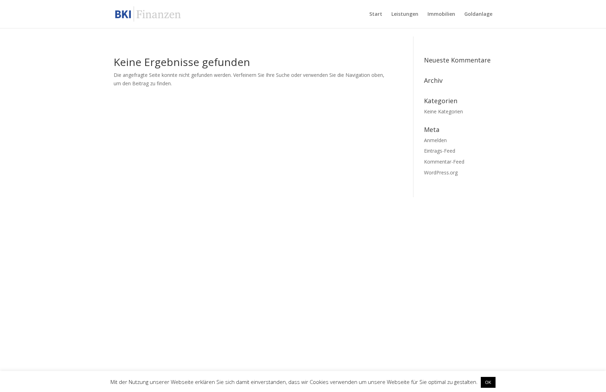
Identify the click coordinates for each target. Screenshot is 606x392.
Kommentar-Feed (444, 161)
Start (375, 14)
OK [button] (488, 382)
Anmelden (435, 140)
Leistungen (404, 14)
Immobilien (441, 14)
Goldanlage (478, 14)
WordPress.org (441, 172)
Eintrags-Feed (439, 150)
